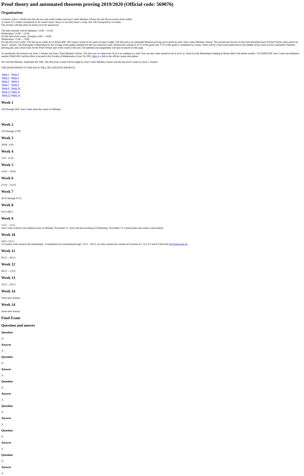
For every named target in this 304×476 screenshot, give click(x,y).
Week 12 (15, 91)
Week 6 (15, 81)
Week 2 (15, 74)
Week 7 (5, 84)
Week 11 (6, 91)
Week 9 (5, 88)
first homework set (178, 244)
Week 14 (15, 95)
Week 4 (15, 78)
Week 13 (6, 95)
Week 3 (5, 78)
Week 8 (15, 84)
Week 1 (5, 74)
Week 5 (5, 81)
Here (94, 56)
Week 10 (15, 88)
